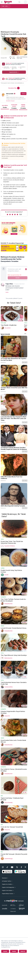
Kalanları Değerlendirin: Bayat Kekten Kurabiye (13, 712)
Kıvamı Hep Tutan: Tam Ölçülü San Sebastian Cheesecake (12, 542)
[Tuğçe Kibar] (3, 285)
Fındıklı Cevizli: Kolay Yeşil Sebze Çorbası (11, 571)
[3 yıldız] (12, 214)
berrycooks (9, 93)
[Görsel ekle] (26, 269)
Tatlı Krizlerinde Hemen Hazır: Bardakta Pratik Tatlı (13, 683)
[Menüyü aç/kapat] (2, 2)
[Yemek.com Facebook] (21, 867)
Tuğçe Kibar (9, 284)
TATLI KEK (3, 322)
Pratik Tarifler (5, 6)
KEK (2, 795)
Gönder (18, 277)
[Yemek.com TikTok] (7, 867)
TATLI (2, 539)
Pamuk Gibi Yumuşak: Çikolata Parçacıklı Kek (14, 855)
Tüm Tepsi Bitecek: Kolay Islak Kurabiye (14, 655)
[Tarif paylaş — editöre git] (14, 227)
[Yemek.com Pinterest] (25, 867)
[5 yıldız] (17, 214)
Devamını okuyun (10, 100)
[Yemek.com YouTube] (12, 867)
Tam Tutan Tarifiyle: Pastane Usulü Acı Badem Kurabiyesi (13, 600)
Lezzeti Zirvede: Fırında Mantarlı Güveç (13, 628)
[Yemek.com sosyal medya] (11, 901)
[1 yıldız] (7, 214)
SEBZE (2, 625)
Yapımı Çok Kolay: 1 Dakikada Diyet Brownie (12, 799)
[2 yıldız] (10, 214)
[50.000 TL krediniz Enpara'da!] (14, 248)
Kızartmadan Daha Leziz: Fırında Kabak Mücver (13, 741)
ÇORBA (2, 568)
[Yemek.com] (8, 2)
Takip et (23, 93)
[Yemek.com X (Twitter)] (17, 867)
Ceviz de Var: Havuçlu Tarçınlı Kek (12, 827)
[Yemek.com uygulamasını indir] (7, 871)
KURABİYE (3, 597)
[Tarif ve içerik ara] (19, 2)
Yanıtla (6, 292)
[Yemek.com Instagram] (3, 867)
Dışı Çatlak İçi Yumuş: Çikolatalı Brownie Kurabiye (14, 770)
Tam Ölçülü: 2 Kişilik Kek (8, 325)
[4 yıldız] (15, 214)
